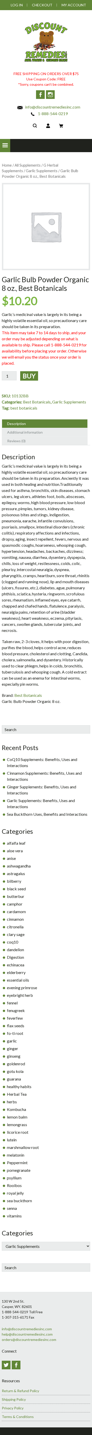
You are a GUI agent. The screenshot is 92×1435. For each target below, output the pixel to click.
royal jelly (15, 1193)
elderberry (16, 972)
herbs (12, 1101)
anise (11, 858)
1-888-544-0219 (52, 113)
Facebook (40, 94)
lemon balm (17, 1116)
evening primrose (22, 987)
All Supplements (28, 165)
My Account (74, 5)
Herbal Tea (17, 1094)
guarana (14, 1078)
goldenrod (16, 1063)
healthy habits (19, 1086)
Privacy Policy (13, 1408)
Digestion (15, 957)
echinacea (15, 964)
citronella (15, 926)
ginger (12, 1048)
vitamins (14, 1215)
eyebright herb (20, 995)
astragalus (16, 873)
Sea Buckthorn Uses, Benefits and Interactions (47, 814)
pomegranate (18, 1170)
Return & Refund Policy (20, 1391)
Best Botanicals (37, 401)
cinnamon (15, 919)
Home (7, 165)
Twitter (6, 1365)
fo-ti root (15, 1033)
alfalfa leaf (16, 843)
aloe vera (15, 850)
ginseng (13, 1056)
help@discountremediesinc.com (27, 1334)
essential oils (18, 980)
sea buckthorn (19, 1200)
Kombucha (16, 1109)
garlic (12, 1040)
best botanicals (23, 407)
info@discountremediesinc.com (52, 106)
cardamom (16, 911)
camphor (14, 903)
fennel (12, 1002)
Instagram (50, 94)
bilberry (14, 881)
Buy (29, 376)
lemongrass (17, 1124)
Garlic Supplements (41, 170)
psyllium (14, 1177)
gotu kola (15, 1071)
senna (12, 1208)
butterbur (15, 896)
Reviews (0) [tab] (16, 441)
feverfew (15, 1018)
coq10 (12, 942)
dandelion (15, 949)
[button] (5, 145)
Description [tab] (16, 423)
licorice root (17, 1132)
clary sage (16, 934)
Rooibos (14, 1185)
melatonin (15, 1155)
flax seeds (15, 1025)
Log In (17, 5)
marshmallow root (23, 1147)
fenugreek (16, 1010)
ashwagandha (19, 865)
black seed (16, 888)
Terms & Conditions (18, 1416)
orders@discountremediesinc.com (29, 1339)
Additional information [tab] (25, 432)
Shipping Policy (14, 1399)
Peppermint (17, 1162)
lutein (12, 1139)
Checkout (42, 5)
